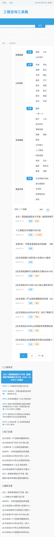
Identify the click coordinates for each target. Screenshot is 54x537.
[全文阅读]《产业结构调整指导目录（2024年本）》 (16, 438)
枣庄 (45, 70)
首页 (7, 31)
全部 (29, 52)
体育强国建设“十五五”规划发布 (16, 398)
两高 (37, 140)
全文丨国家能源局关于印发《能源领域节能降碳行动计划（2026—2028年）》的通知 (17, 377)
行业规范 (41, 37)
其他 (37, 199)
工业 (45, 119)
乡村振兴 (39, 145)
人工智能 (39, 150)
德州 (37, 96)
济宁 (45, 80)
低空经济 (39, 124)
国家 (37, 52)
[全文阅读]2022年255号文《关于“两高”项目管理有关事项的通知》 (16, 456)
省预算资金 (40, 194)
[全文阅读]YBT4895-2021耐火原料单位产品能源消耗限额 (16, 442)
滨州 (37, 101)
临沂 (45, 91)
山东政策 (37, 31)
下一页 (41, 355)
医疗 (37, 119)
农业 (45, 161)
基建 (37, 166)
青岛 (45, 65)
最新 (48, 209)
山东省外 (39, 57)
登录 (4, 2)
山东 (45, 52)
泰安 (37, 86)
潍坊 (37, 80)
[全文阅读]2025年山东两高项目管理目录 (16, 460)
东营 (37, 75)
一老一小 (39, 114)
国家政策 (21, 31)
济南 (37, 65)
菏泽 (45, 101)
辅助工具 (25, 37)
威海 (45, 86)
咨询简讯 (9, 37)
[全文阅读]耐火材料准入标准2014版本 (16, 505)
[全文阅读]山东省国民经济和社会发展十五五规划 (16, 532)
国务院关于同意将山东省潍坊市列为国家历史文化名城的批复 (16, 415)
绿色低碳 (39, 155)
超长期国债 (40, 184)
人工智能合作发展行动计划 (15, 386)
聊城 (45, 96)
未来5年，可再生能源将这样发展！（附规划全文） (16, 392)
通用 (45, 171)
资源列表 (12, 43)
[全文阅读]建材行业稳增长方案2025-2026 (16, 469)
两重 (37, 135)
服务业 (45, 166)
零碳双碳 (39, 129)
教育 (37, 109)
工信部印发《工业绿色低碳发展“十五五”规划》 (16, 423)
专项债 (38, 189)
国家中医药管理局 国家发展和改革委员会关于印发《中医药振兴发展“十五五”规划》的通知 (16, 406)
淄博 (37, 70)
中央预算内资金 (42, 179)
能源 (37, 171)
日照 (37, 91)
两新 (45, 135)
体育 (37, 161)
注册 (11, 2)
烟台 (45, 75)
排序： (42, 209)
